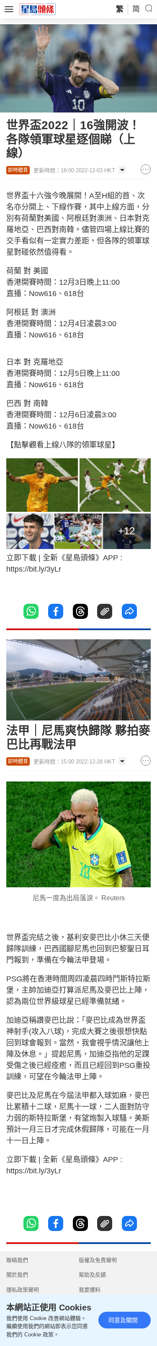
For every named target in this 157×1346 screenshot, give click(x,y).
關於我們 (17, 1275)
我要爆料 (89, 1290)
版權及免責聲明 (98, 1260)
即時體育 (18, 170)
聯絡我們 (17, 1260)
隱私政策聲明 (22, 1290)
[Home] (38, 9)
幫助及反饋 (92, 1275)
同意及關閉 (123, 1320)
